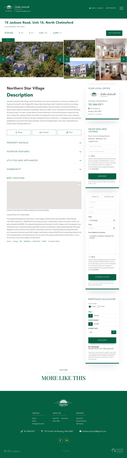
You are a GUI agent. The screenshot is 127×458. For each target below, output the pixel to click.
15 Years (102, 306)
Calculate (102, 340)
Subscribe (102, 176)
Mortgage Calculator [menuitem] (38, 423)
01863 (44, 241)
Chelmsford (36, 241)
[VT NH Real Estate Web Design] (117, 451)
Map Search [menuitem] (79, 418)
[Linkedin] (66, 440)
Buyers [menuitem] (34, 418)
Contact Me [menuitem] (64, 418)
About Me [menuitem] (56, 418)
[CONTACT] (114, 33)
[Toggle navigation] (121, 8)
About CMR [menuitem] (56, 421)
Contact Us (91, 114)
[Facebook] (60, 440)
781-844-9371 (112, 8)
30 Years (93, 306)
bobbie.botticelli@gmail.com (94, 431)
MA (21, 241)
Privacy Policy (95, 169)
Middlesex (27, 241)
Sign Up (100, 8)
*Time (90, 224)
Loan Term (92, 303)
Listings (15, 241)
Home (9, 241)
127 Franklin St (58, 431)
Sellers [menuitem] (34, 421)
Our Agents (99, 114)
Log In (93, 8)
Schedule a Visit (109, 196)
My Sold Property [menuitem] (81, 421)
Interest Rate (93, 328)
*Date (90, 217)
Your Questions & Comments (96, 232)
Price (90, 312)
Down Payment (93, 320)
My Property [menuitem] (79, 423)
